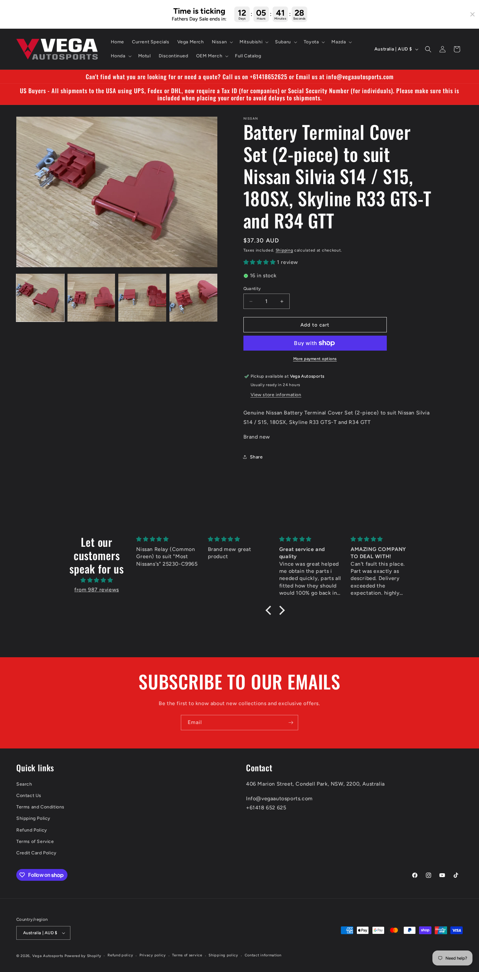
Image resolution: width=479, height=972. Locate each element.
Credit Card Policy (36, 853)
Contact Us (28, 795)
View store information (276, 395)
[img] (96, 580)
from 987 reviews (96, 590)
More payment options (315, 358)
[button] (222, 42)
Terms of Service (35, 841)
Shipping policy (223, 955)
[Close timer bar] (472, 14)
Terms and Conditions (40, 807)
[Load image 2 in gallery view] (91, 298)
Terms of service (187, 955)
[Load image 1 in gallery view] (40, 298)
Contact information (263, 955)
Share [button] (256, 457)
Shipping (284, 250)
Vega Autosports (48, 956)
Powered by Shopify (83, 956)
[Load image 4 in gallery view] (193, 298)
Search (24, 784)
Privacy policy (152, 955)
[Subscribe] (290, 722)
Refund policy (120, 955)
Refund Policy (31, 830)
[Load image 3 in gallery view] (142, 298)
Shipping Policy (33, 818)
